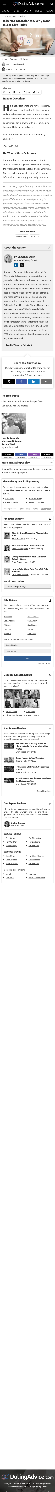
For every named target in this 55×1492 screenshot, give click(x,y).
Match (8, 873)
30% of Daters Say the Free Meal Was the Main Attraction (33, 779)
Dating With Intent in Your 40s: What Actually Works (29, 557)
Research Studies (36, 502)
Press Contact (32, 715)
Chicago (7, 624)
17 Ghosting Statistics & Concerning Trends (32, 768)
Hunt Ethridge (18, 538)
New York (8, 616)
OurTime (10, 877)
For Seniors (34, 845)
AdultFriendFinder (37, 877)
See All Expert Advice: (14, 581)
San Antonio (33, 620)
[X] (22, 265)
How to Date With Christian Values (28, 545)
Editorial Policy (35, 498)
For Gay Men (11, 841)
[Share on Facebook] (21, 381)
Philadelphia (33, 616)
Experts (27, 10)
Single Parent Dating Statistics (30, 757)
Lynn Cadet (21, 751)
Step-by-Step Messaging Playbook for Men (30, 534)
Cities (16, 10)
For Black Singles (36, 837)
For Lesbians (34, 841)
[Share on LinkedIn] (34, 381)
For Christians (12, 863)
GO (27, 658)
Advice (5, 10)
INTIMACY (35, 236)
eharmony (33, 873)
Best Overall (11, 837)
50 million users (12, 490)
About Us (9, 498)
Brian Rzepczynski (20, 562)
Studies (38, 10)
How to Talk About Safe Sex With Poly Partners (30, 570)
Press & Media (11, 502)
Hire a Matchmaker (14, 715)
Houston (8, 629)
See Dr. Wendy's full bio (18, 344)
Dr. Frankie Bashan (20, 574)
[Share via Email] (46, 381)
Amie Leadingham (20, 548)
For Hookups (11, 845)
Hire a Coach (11, 711)
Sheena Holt (21, 760)
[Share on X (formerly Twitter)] (9, 381)
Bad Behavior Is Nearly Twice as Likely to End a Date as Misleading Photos (32, 746)
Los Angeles (9, 620)
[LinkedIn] (16, 265)
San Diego (32, 624)
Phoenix (7, 633)
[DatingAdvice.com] (28, 3)
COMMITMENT (22, 236)
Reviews (49, 10)
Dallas (30, 629)
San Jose (32, 633)
